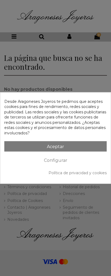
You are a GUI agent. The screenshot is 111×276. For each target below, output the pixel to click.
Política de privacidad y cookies (77, 172)
